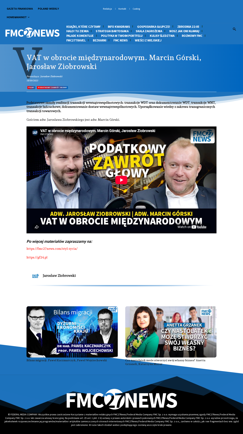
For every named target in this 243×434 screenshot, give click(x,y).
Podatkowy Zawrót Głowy (52, 87)
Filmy (31, 87)
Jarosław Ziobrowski (51, 76)
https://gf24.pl (37, 257)
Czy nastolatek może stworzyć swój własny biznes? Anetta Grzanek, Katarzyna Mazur (165, 362)
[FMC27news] (32, 32)
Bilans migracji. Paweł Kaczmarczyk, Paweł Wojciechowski (67, 360)
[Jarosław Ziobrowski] (35, 276)
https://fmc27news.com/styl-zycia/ (52, 248)
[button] (234, 29)
